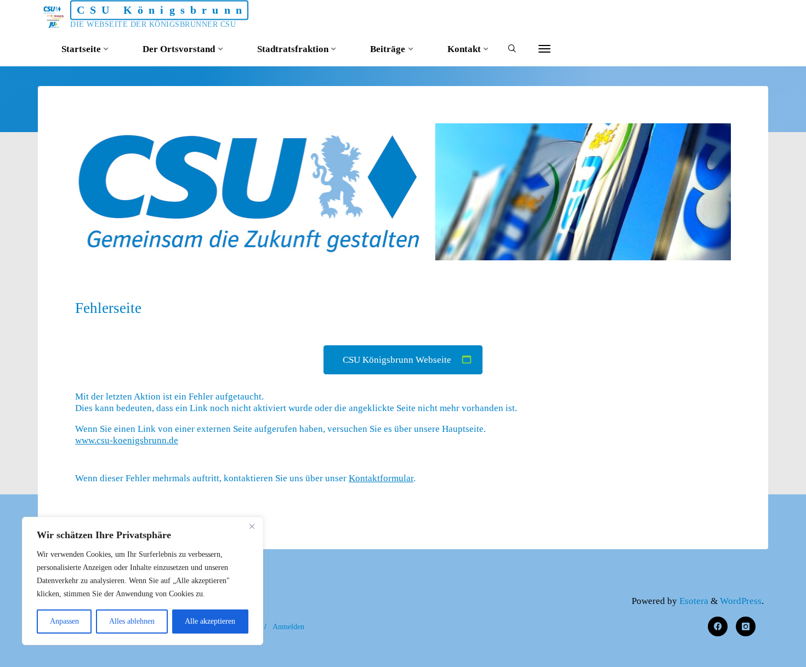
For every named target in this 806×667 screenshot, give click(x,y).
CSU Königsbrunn (162, 10)
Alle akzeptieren (210, 621)
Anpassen (64, 621)
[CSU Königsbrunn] (54, 16)
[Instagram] (746, 627)
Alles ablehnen (132, 621)
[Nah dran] (251, 526)
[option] (403, 191)
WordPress (741, 601)
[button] (392, 245)
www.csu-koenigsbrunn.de (126, 441)
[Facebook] (718, 627)
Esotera (692, 601)
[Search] (512, 49)
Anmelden (288, 626)
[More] (544, 49)
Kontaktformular (381, 478)
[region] (142, 581)
